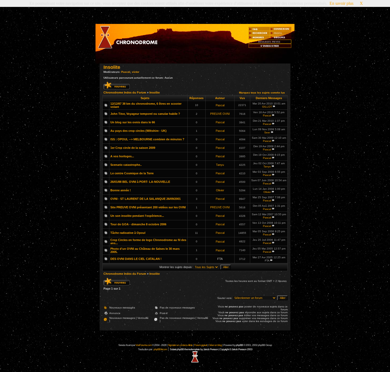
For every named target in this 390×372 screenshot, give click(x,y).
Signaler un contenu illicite (180, 345)
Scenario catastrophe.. (126, 164)
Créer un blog (215, 345)
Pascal (125, 71)
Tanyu (220, 164)
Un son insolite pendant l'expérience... (137, 215)
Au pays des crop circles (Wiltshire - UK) (138, 130)
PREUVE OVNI (220, 113)
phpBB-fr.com (160, 349)
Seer (267, 132)
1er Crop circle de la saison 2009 (132, 147)
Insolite (111, 67)
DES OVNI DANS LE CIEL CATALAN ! (136, 258)
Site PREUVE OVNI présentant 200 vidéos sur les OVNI (148, 207)
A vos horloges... (122, 156)
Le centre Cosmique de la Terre (132, 173)
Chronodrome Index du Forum (124, 92)
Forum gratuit (200, 345)
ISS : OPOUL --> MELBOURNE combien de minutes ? (147, 139)
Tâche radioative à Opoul (127, 232)
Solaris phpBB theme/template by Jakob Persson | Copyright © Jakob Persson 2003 (211, 349)
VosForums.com (144, 345)
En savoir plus (341, 3)
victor (135, 71)
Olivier (220, 190)
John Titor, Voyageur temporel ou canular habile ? (145, 113)
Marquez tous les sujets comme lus (262, 92)
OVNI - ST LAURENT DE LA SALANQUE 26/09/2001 (145, 198)
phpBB (239, 345)
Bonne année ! (120, 190)
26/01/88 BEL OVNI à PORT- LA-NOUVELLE (140, 181)
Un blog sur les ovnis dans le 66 (132, 122)
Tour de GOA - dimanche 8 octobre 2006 (138, 224)
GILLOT (267, 106)
